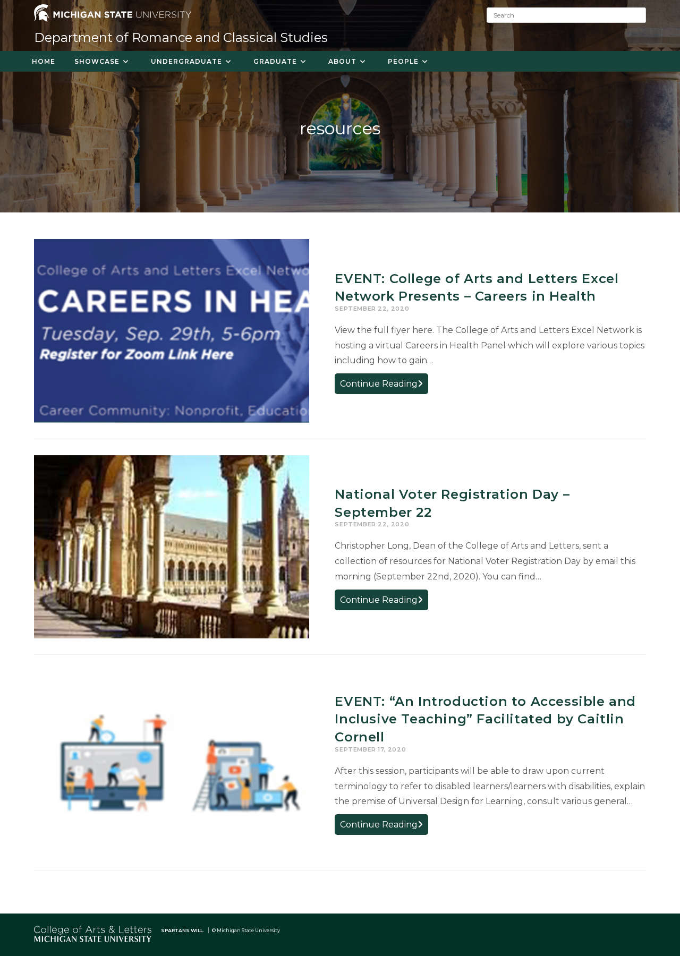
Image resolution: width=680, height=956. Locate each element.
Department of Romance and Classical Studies (181, 37)
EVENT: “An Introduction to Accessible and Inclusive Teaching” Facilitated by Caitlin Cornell (485, 719)
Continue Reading (384, 386)
